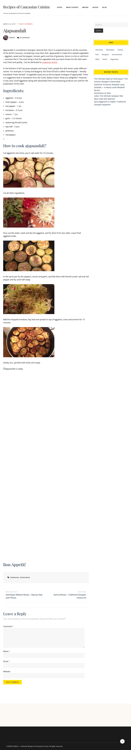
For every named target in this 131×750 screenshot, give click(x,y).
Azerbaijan (110, 50)
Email (6, 661)
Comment (8, 626)
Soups (59, 7)
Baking (85, 7)
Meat (97, 59)
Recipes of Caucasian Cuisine (26, 7)
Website (6, 671)
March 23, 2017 (9, 24)
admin (12, 37)
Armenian (99, 50)
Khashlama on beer (102, 93)
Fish (97, 54)
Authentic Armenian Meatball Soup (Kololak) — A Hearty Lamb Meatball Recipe (109, 87)
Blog (104, 7)
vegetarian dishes (49, 62)
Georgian (14, 577)
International (117, 54)
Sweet (104, 59)
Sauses (95, 7)
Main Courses (72, 7)
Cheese (120, 50)
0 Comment (25, 37)
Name (6, 651)
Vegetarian (25, 577)
